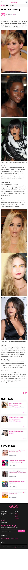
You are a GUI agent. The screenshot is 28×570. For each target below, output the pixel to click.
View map (3, 520)
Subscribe (21, 531)
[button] (26, 393)
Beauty (14, 14)
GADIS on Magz (14, 538)
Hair (4, 5)
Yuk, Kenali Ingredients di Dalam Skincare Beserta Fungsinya (16, 419)
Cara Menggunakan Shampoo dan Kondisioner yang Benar (16, 405)
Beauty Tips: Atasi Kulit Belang (16, 432)
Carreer (16, 516)
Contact (16, 515)
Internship (17, 518)
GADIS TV (8, 538)
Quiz (2, 538)
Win (5, 538)
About (16, 513)
